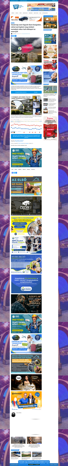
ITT (45, 463)
